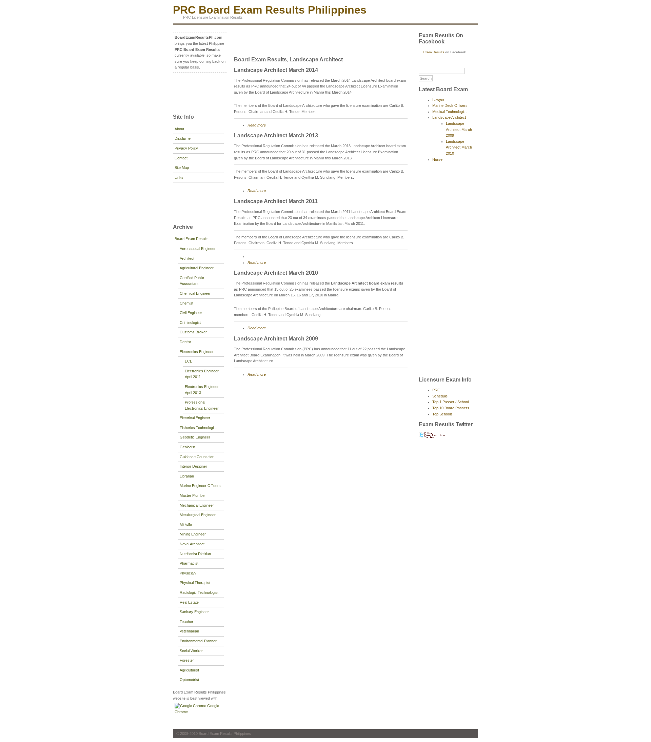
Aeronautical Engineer (198, 249)
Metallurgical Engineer (198, 515)
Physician (188, 573)
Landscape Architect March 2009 (276, 338)
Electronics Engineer (197, 352)
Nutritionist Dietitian (195, 554)
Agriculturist (189, 670)
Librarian (187, 476)
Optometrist (189, 680)
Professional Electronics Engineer (202, 405)
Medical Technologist (449, 112)
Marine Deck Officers (450, 105)
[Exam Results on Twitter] (433, 437)
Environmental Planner (198, 641)
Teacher (186, 622)
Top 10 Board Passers (450, 408)
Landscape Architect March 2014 (276, 70)
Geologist (187, 447)
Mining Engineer (193, 534)
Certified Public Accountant (192, 281)
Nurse (437, 159)
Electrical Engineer (195, 418)
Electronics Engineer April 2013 (202, 390)
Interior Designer (193, 466)
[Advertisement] (193, 92)
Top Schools (442, 414)
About (179, 129)
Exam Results (433, 52)
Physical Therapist (195, 583)
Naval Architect (192, 544)
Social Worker (191, 651)
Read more (257, 125)
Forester (187, 660)
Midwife (186, 525)
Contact (181, 158)
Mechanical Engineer (197, 505)
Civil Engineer (191, 313)
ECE (188, 361)
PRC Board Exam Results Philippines (270, 10)
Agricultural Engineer (197, 268)
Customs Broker (193, 332)
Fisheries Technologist (198, 428)
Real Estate (189, 602)
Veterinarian (189, 631)
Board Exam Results (192, 239)
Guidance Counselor (197, 457)
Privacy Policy (186, 148)
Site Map (182, 167)
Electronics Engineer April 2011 (202, 374)
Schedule (440, 396)
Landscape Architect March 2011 (276, 201)
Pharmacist (189, 563)
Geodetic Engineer (195, 437)
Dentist (185, 342)
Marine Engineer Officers (200, 486)
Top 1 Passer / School (450, 402)
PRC (436, 390)
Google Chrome (197, 709)
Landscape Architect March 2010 (276, 273)
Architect (187, 258)
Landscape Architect (449, 117)
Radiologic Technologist (199, 592)
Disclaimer (183, 138)
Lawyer (438, 100)
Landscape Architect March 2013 (276, 135)
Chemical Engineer (195, 293)
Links (179, 177)
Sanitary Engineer (194, 612)
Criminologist (190, 322)
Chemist (186, 303)
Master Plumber (193, 495)
